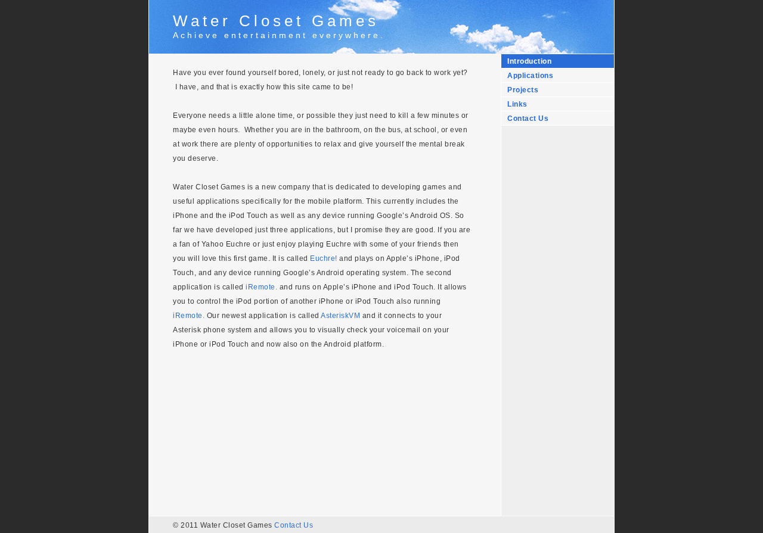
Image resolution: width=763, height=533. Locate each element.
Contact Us (527, 118)
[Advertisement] (555, 316)
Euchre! (323, 258)
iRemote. (261, 287)
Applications (530, 75)
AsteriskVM (340, 315)
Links (517, 104)
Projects (522, 90)
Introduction (529, 61)
